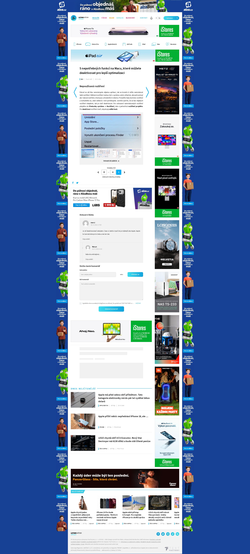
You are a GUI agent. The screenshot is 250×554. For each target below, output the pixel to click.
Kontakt (143, 18)
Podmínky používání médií (88, 542)
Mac (82, 79)
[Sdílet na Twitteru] (77, 183)
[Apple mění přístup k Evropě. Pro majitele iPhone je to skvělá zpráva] (134, 502)
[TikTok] (172, 534)
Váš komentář (84, 280)
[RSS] (177, 534)
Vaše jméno (83, 270)
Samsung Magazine (76, 548)
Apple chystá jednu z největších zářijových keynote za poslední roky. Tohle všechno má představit (81, 516)
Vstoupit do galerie (110, 161)
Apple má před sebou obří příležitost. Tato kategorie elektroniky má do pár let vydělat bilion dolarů (124, 398)
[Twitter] (163, 534)
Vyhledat (170, 18)
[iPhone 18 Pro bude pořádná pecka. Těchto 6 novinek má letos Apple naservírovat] (108, 502)
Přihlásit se (135, 274)
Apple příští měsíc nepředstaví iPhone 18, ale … (123, 416)
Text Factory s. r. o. (93, 540)
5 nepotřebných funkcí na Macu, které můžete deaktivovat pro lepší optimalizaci (110, 70)
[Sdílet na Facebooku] (73, 183)
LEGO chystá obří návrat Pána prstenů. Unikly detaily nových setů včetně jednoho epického (159, 516)
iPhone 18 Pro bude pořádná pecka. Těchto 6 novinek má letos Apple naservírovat (107, 516)
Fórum (104, 18)
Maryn (94, 247)
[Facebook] (158, 534)
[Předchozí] (98, 172)
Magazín (95, 18)
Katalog (120, 18)
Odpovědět (86, 239)
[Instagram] (168, 534)
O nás (82, 544)
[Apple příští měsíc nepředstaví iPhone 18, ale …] (83, 421)
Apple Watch (104, 405)
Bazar (111, 18)
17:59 (96, 225)
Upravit (91, 524)
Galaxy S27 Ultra (116, 550)
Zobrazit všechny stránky (111, 177)
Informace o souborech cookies (130, 542)
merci (93, 222)
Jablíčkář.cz (86, 548)
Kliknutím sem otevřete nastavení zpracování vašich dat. (101, 544)
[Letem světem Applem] (79, 18)
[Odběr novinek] (151, 18)
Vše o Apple (103, 449)
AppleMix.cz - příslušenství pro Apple (134, 548)
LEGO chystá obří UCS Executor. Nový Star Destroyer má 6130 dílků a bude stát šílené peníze (124, 439)
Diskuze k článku (87, 215)
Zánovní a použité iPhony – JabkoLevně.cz (97, 550)
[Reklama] (62, 6)
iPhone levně (80, 550)
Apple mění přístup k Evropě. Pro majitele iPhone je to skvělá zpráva (134, 515)
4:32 (97, 249)
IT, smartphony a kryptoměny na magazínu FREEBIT (106, 548)
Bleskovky (130, 18)
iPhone (102, 427)
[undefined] (124, 172)
